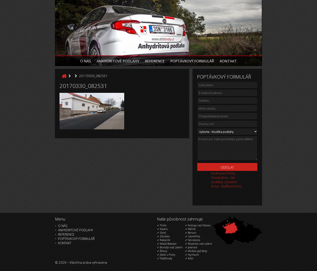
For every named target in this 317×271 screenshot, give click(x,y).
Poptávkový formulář (192, 61)
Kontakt (228, 61)
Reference (155, 61)
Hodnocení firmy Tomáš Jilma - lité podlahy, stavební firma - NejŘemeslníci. (227, 179)
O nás (85, 61)
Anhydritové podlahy (118, 61)
